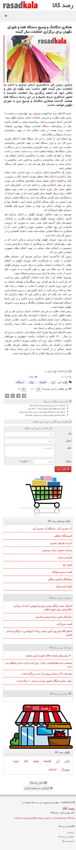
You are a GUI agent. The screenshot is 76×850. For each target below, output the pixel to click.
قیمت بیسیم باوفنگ (62, 572)
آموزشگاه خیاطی (63, 535)
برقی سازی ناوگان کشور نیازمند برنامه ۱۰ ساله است (46, 408)
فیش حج (67, 564)
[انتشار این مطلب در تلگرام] (24, 395)
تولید (31, 382)
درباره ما (70, 832)
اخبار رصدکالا (37, 783)
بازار (67, 760)
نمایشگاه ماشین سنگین (60, 579)
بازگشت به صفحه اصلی (37, 788)
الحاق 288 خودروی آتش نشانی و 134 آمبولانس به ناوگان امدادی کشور (39, 633)
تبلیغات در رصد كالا (66, 837)
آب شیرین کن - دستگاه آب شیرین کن (52, 528)
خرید (16, 760)
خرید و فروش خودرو (61, 543)
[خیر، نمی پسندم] (24, 389)
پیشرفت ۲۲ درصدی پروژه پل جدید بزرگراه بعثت (47, 405)
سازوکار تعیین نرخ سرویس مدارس (53, 616)
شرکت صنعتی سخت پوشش (57, 550)
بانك (26, 760)
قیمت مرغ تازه (64, 624)
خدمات (52, 769)
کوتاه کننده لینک (64, 586)
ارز (53, 382)
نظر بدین (62, 469)
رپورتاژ (66, 769)
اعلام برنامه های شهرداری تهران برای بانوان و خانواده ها (45, 415)
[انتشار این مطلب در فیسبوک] (18, 395)
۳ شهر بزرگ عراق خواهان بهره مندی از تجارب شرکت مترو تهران (42, 412)
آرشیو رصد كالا (68, 841)
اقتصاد (60, 180)
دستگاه (45, 126)
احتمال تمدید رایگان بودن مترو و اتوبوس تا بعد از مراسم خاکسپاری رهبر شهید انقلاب (43, 608)
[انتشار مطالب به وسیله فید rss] (7, 395)
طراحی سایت (64, 557)
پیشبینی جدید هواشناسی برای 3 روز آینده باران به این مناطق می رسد (38, 665)
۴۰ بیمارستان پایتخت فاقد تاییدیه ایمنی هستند (49, 655)
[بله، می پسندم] (38, 389)
